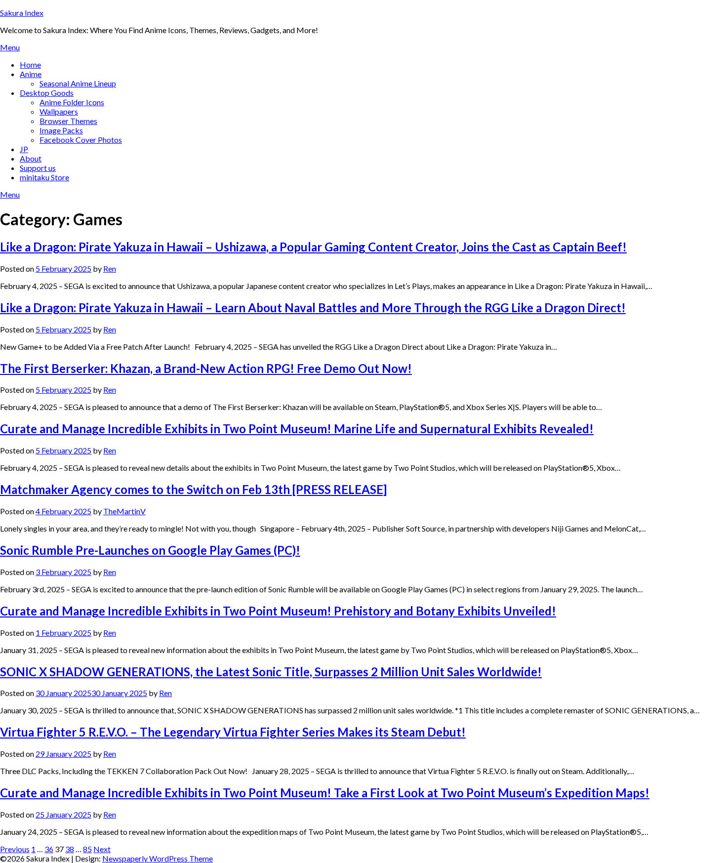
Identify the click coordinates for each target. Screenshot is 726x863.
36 (48, 849)
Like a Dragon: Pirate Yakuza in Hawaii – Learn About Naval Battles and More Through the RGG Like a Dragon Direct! (313, 307)
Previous (15, 849)
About (30, 158)
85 (87, 849)
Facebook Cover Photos (81, 139)
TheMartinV (124, 511)
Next (102, 849)
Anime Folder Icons (72, 102)
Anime (30, 74)
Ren (109, 268)
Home (30, 64)
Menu (10, 47)
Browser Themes (68, 120)
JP (24, 149)
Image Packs (61, 130)
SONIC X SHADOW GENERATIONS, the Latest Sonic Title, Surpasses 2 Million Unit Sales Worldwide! (271, 671)
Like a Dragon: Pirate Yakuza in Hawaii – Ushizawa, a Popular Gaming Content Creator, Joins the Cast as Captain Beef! (313, 247)
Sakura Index (21, 12)
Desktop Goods (47, 92)
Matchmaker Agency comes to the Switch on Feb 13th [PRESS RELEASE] (193, 489)
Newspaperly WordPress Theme (157, 858)
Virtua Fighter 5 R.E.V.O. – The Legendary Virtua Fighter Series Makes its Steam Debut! (233, 732)
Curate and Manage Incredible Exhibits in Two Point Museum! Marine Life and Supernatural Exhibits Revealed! (297, 428)
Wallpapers (59, 111)
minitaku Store (44, 177)
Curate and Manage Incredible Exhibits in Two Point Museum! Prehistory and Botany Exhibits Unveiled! (278, 611)
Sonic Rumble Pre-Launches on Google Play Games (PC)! (150, 550)
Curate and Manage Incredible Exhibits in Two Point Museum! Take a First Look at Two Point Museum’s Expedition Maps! (324, 792)
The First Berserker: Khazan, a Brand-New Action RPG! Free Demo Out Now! (206, 368)
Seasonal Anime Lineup (78, 83)
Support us (38, 167)
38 (69, 849)
